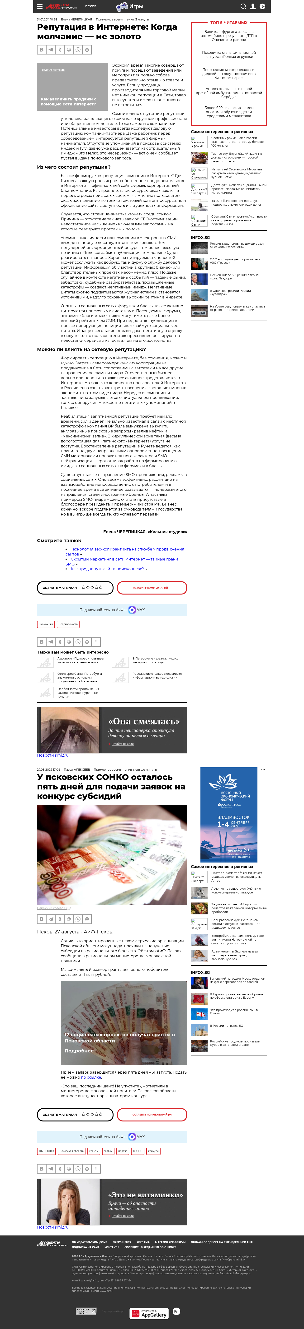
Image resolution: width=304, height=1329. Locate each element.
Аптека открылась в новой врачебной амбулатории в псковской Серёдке (229, 93)
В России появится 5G (226, 1025)
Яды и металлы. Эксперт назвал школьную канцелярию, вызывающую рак (234, 955)
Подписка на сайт (85, 1247)
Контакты (111, 1247)
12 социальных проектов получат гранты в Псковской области (120, 1038)
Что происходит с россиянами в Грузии (234, 1011)
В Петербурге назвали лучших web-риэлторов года (155, 660)
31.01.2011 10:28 (47, 19)
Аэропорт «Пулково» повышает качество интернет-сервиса (80, 660)
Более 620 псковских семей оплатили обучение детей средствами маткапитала (229, 112)
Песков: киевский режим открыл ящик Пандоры (234, 276)
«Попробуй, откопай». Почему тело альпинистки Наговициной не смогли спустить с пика (237, 939)
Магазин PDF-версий (170, 1242)
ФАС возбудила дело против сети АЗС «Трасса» (235, 261)
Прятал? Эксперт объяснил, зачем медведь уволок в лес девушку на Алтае (236, 876)
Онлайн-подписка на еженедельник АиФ (222, 1242)
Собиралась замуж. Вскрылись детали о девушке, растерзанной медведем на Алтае (235, 923)
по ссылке (91, 1077)
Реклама (143, 1242)
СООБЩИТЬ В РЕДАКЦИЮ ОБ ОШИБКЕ (150, 1247)
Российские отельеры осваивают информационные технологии (157, 675)
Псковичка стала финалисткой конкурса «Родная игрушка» (229, 55)
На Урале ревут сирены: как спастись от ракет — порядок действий (237, 308)
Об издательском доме (89, 1242)
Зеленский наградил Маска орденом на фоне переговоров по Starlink (237, 980)
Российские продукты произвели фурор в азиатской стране (235, 1043)
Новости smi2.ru (53, 755)
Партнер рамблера (113, 1311)
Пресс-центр (122, 1242)
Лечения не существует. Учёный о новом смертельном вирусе (236, 890)
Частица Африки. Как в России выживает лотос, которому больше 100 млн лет (237, 141)
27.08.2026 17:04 (48, 769)
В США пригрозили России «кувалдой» (230, 292)
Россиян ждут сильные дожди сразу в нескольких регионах (237, 245)
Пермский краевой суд (54, 908)
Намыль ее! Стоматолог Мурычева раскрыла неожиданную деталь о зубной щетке (236, 173)
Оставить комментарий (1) (152, 587)
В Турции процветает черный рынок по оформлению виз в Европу (237, 996)
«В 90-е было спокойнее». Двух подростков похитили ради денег (236, 202)
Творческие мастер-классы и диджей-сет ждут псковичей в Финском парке (229, 74)
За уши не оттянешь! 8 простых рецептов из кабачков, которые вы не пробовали (239, 908)
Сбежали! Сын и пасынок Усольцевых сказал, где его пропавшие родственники (239, 220)
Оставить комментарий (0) (152, 1114)
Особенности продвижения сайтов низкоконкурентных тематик (78, 692)
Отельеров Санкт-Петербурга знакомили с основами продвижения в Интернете (79, 677)
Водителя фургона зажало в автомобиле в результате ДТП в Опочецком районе (229, 36)
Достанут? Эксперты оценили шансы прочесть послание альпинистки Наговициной (238, 188)
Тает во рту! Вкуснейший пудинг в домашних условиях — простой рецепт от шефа (236, 157)
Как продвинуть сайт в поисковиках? (107, 569)
